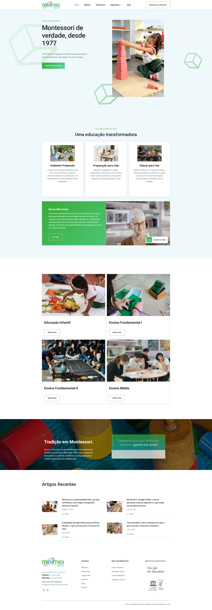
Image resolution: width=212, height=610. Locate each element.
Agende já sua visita (53, 66)
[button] (116, 5)
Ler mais (55, 237)
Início (77, 5)
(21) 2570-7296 (51, 575)
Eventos (84, 579)
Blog (129, 5)
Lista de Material (118, 575)
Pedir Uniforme (117, 567)
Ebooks (84, 587)
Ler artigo (65, 514)
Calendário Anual (118, 571)
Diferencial (100, 5)
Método (87, 5)
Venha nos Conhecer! (158, 5)
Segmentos (85, 575)
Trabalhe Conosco (118, 580)
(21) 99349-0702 (56, 578)
